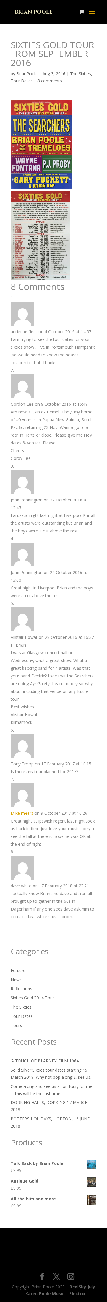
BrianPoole (27, 73)
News (16, 979)
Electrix (77, 1293)
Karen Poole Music (44, 1293)
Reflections (21, 988)
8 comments (49, 81)
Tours (16, 1025)
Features (19, 970)
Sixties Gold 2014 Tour (32, 998)
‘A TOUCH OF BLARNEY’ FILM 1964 (45, 1061)
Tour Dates (22, 81)
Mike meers (22, 813)
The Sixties (80, 73)
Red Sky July (82, 1287)
